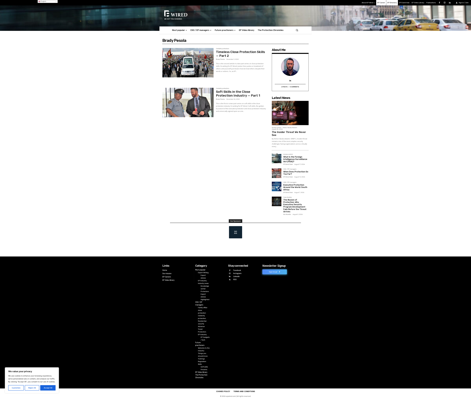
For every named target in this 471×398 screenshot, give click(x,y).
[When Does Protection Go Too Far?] (276, 173)
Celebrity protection (222, 48)
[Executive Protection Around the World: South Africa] (276, 186)
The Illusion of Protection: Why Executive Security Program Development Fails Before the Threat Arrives (294, 206)
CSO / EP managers (289, 169)
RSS (235, 280)
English (43, 1)
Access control (276, 127)
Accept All (48, 388)
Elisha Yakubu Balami (290, 127)
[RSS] (229, 279)
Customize (16, 388)
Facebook (237, 270)
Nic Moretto (287, 214)
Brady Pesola (220, 59)
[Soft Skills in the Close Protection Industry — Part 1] (188, 105)
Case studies (287, 197)
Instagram (237, 273)
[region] (32, 380)
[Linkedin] (449, 2)
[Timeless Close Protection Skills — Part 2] (188, 65)
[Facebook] (439, 2)
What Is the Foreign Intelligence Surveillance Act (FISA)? (295, 159)
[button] (297, 30)
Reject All (32, 388)
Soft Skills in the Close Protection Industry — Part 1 (238, 93)
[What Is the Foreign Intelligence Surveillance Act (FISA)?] (276, 158)
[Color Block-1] (235, 232)
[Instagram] (444, 2)
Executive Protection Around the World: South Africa (295, 187)
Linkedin (236, 276)
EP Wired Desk (288, 164)
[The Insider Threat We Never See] (290, 113)
